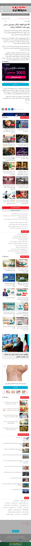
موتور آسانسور (16, 500)
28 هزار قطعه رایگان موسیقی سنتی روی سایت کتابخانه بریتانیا (17, 26)
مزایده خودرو (7, 505)
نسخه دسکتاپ (15, 531)
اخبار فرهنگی (22, 18)
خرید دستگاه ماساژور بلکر (23, 503)
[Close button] (30, 541)
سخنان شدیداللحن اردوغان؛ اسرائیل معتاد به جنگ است (18, 222)
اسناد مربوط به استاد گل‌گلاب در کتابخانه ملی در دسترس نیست (18, 243)
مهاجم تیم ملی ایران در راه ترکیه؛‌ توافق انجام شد (19, 213)
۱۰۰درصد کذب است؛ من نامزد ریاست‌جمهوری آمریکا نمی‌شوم (17, 226)
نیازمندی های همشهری (19, 4)
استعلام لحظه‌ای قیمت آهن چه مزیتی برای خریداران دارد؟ (13, 472)
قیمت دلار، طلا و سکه (24, 523)
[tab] (15, 207)
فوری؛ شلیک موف (24, 14)
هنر (18, 18)
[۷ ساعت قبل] (25, 445)
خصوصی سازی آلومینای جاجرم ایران (16, 478)
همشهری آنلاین (19, 9)
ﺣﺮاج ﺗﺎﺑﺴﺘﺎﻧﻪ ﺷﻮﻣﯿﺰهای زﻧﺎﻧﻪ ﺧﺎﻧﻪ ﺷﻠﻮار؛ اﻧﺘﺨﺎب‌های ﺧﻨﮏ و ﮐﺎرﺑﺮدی (12, 444)
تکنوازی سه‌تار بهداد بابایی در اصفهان (22, 247)
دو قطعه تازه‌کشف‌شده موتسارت (22, 234)
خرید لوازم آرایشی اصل (24, 505)
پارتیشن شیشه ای (25, 512)
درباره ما (27, 521)
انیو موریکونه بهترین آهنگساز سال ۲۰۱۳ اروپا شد (20, 238)
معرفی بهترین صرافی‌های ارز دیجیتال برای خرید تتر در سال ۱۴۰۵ (13, 461)
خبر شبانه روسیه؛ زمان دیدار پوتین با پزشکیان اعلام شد (18, 228)
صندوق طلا (10, 509)
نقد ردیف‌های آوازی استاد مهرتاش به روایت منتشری (19, 249)
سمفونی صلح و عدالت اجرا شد (23, 239)
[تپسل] (2, 61)
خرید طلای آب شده (14, 505)
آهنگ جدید (19, 507)
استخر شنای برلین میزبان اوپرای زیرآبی (21, 252)
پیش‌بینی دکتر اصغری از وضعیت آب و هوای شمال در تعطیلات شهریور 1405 (12, 484)
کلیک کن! (15, 387)
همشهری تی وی (6, 4)
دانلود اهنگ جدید (25, 514)
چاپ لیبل (5, 507)
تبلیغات (27, 525)
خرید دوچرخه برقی (12, 507)
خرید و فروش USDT (24, 500)
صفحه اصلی (28, 18)
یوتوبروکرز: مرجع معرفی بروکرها (14, 512)
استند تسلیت (25, 507)
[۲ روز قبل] (25, 462)
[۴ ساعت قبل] (25, 439)
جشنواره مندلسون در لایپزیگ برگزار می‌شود (21, 236)
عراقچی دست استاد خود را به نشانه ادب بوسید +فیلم (16, 355)
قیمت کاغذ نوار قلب (19, 437)
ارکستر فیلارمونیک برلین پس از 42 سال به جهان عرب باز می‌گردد (17, 251)
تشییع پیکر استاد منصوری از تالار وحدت (21, 245)
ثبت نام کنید (15, 84)
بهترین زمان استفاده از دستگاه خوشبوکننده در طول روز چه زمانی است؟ (13, 449)
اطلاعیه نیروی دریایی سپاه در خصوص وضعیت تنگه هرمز (18, 224)
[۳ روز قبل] (25, 474)
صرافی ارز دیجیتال (17, 509)
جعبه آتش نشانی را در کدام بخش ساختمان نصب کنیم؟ (13, 466)
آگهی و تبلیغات (12, 4)
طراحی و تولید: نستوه (14, 539)
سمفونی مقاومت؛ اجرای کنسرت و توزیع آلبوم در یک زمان (18, 241)
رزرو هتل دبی (17, 514)
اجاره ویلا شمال (14, 503)
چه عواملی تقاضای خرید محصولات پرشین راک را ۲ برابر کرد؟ (12, 454)
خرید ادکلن (8, 503)
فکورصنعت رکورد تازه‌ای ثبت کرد (17, 489)
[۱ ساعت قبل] (15, 343)
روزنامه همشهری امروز (26, 4)
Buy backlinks (25, 509)
